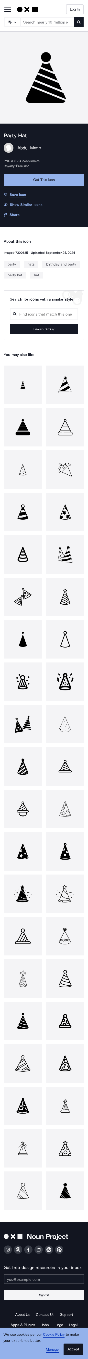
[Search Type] (12, 22)
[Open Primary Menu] (7, 9)
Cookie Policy (54, 1334)
